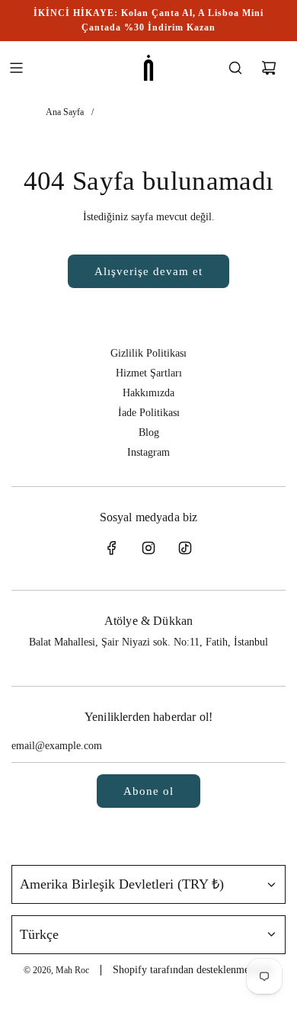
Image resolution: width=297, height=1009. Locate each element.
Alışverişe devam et (148, 271)
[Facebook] (112, 548)
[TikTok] (185, 548)
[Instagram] (148, 548)
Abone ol (148, 791)
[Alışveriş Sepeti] (269, 68)
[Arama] (235, 68)
